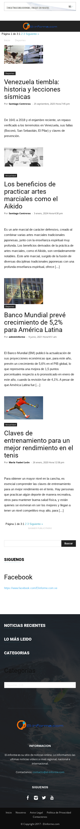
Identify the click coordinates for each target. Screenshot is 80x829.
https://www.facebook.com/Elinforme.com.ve (30, 588)
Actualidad (10, 175)
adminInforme (17, 336)
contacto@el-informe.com (48, 772)
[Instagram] (36, 798)
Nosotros (21, 812)
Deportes (20, 40)
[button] (74, 26)
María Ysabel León (19, 462)
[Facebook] (28, 798)
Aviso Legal (36, 812)
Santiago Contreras (20, 103)
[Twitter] (44, 798)
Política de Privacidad (59, 812)
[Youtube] (52, 798)
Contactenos (40, 817)
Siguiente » (32, 33)
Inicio (7, 40)
